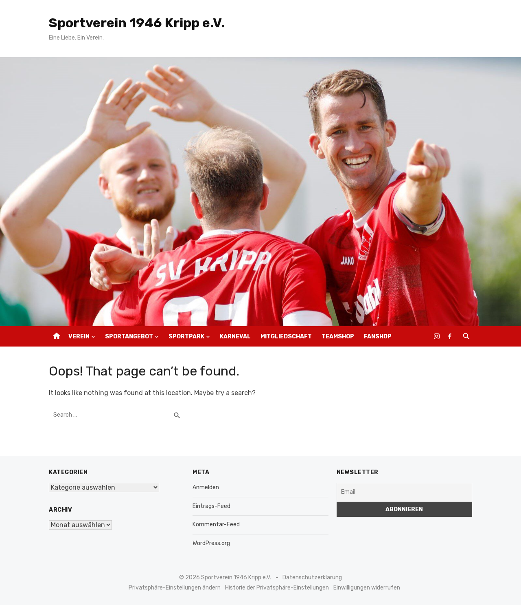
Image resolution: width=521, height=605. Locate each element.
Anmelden (206, 487)
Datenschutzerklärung (312, 577)
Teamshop (338, 336)
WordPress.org (211, 543)
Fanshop (378, 336)
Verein (79, 336)
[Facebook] (449, 336)
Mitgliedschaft (286, 336)
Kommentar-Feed (216, 524)
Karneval (235, 336)
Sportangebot (129, 336)
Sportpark (186, 336)
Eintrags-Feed (211, 506)
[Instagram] (436, 336)
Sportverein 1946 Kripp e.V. (137, 23)
